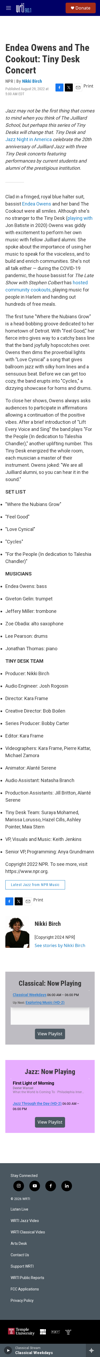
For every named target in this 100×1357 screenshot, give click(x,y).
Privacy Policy (22, 1301)
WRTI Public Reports (27, 1278)
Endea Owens (36, 204)
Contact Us (20, 1255)
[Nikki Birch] (17, 932)
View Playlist (50, 1034)
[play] (8, 1350)
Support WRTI (22, 1266)
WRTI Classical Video (28, 1232)
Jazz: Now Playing (50, 1072)
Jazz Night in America (28, 139)
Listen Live (19, 1209)
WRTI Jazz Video (25, 1221)
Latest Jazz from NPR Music (35, 885)
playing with (80, 218)
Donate (82, 8)
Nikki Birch (32, 81)
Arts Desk (19, 1244)
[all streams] (93, 1350)
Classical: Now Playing (50, 983)
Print (88, 86)
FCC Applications (25, 1289)
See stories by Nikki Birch (60, 945)
